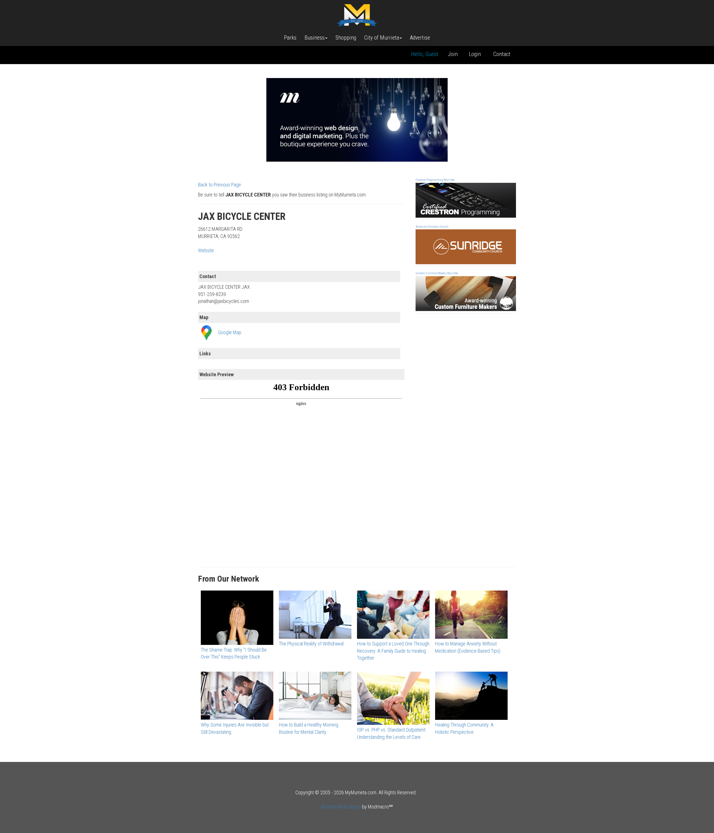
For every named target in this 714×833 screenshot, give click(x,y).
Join (453, 54)
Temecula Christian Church (432, 227)
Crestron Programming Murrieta (435, 180)
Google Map (229, 332)
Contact (501, 54)
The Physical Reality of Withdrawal (311, 644)
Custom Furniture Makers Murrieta (437, 273)
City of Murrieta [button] (381, 37)
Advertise (420, 37)
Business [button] (315, 37)
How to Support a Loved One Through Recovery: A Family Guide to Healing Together (393, 651)
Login (475, 54)
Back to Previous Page (219, 185)
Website (206, 250)
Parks (290, 37)
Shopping (346, 37)
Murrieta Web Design (341, 807)
